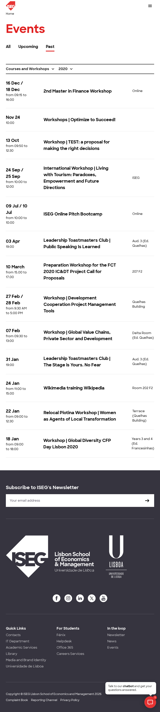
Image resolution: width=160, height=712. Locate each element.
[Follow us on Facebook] (56, 598)
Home (10, 13)
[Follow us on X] (92, 598)
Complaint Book (17, 700)
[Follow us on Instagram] (68, 598)
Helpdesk (64, 641)
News (111, 641)
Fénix (61, 635)
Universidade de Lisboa (25, 666)
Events (112, 647)
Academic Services (21, 647)
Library (11, 654)
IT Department (17, 641)
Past (50, 46)
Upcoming (28, 46)
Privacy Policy (69, 700)
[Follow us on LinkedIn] (80, 598)
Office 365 (65, 647)
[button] (30, 69)
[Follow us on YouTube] (103, 598)
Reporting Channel (44, 700)
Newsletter (116, 635)
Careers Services (70, 654)
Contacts (13, 635)
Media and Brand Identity (26, 660)
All (8, 46)
